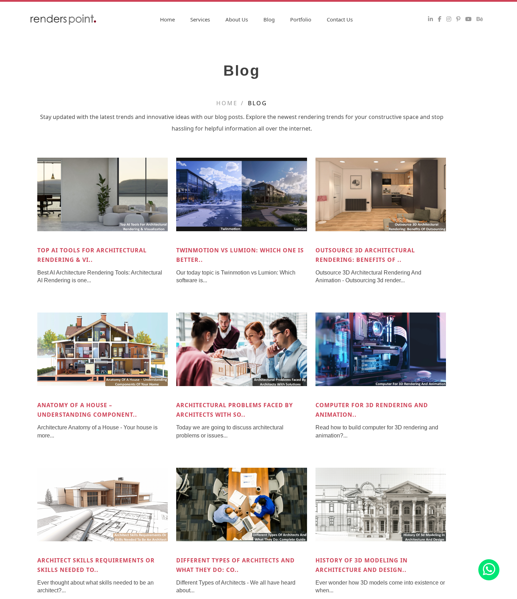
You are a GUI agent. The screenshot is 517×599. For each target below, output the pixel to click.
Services (200, 19)
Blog (269, 19)
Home (167, 19)
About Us (236, 19)
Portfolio (300, 19)
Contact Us (340, 19)
